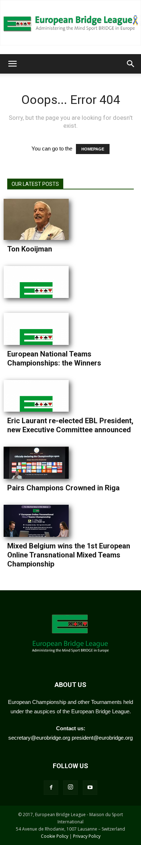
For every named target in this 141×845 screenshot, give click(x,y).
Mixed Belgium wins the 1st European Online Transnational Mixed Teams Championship (68, 555)
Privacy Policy (87, 836)
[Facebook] (51, 787)
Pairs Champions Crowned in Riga (63, 487)
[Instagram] (70, 787)
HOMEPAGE (92, 149)
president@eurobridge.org (102, 738)
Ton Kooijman (29, 249)
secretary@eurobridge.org (39, 738)
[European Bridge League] (70, 22)
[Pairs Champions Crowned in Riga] (39, 463)
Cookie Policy (54, 836)
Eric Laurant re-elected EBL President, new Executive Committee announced (70, 425)
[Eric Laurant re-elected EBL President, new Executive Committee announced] (39, 396)
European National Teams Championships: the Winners (54, 358)
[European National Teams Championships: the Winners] (39, 329)
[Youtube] (90, 787)
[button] (12, 64)
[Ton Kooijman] (39, 219)
